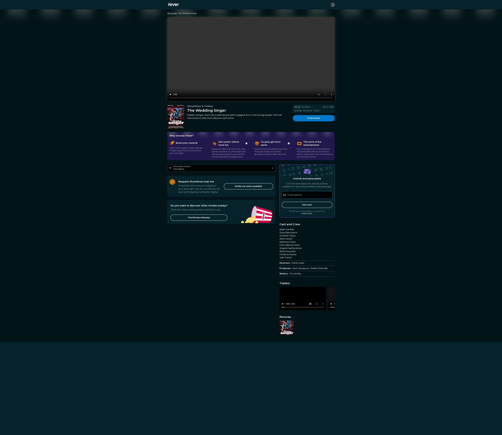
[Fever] (173, 4)
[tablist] (251, 149)
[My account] (333, 5)
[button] (198, 217)
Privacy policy (307, 213)
